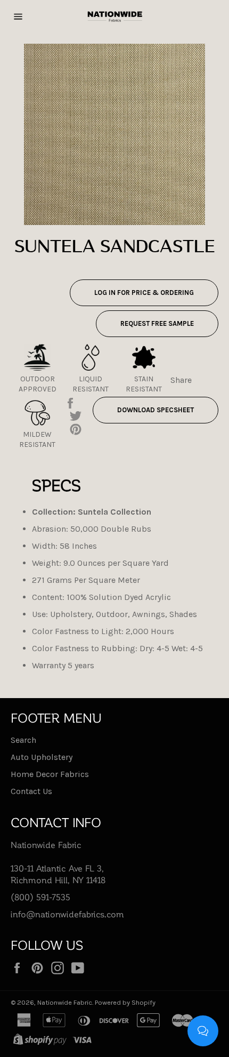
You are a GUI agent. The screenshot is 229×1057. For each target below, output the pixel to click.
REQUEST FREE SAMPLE (157, 323)
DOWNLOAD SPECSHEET (155, 410)
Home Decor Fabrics (50, 774)
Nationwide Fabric (64, 1002)
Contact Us (31, 791)
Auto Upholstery (41, 757)
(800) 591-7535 (40, 897)
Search (23, 740)
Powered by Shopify (125, 1002)
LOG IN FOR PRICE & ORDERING (144, 293)
